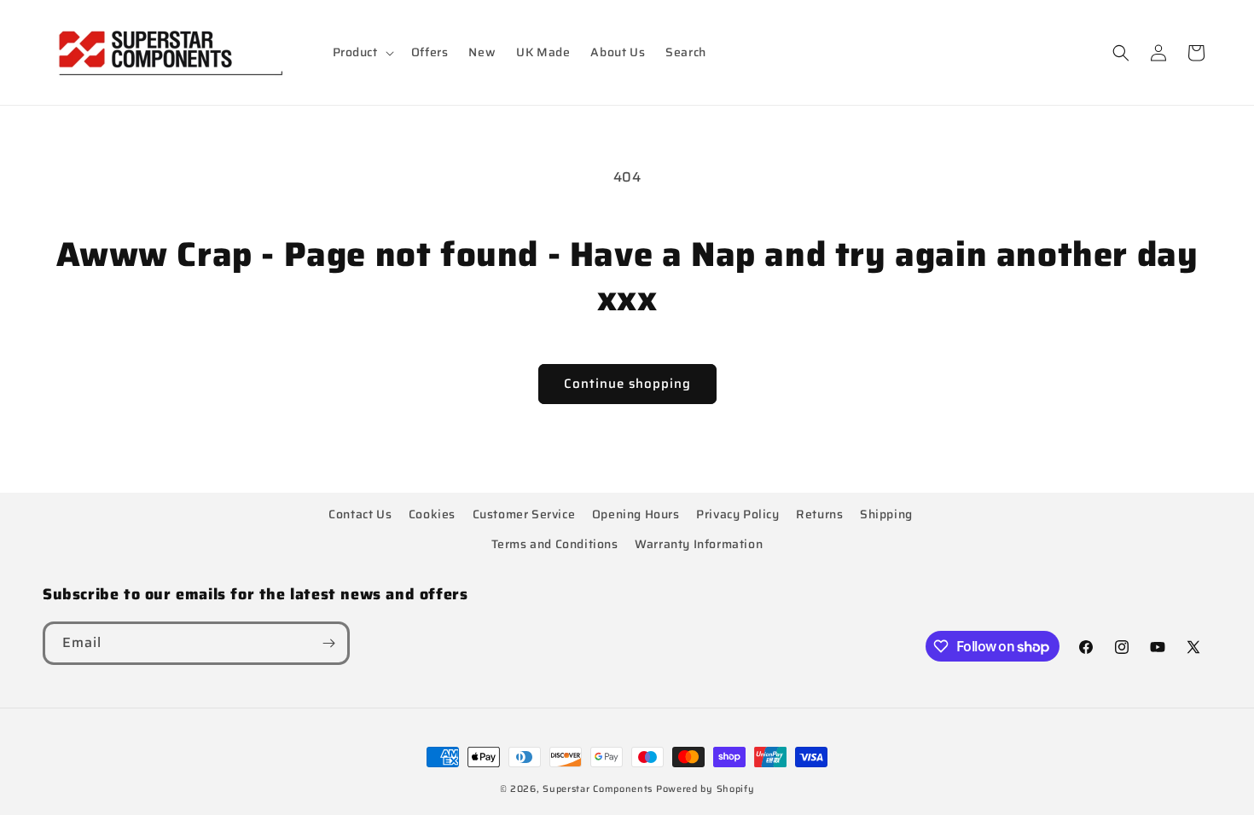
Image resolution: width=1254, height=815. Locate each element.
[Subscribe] (328, 643)
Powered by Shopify (705, 789)
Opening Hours (636, 514)
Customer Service (524, 514)
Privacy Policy (737, 514)
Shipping (886, 514)
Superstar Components (598, 789)
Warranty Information (699, 544)
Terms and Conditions (554, 544)
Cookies (432, 514)
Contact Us (360, 514)
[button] (361, 52)
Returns (819, 514)
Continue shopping (627, 383)
